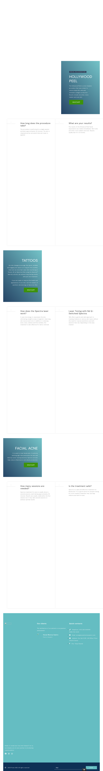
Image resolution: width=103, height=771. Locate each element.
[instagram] (9, 753)
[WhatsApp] (12, 753)
